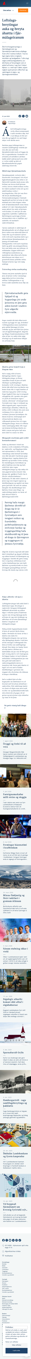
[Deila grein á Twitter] (23, 116)
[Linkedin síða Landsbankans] (13, 1240)
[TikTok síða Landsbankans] (20, 1240)
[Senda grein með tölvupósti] (26, 116)
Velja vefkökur (16, 1345)
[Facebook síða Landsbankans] (3, 1240)
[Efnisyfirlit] (27, 3)
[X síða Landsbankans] (6, 1240)
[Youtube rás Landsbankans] (10, 1240)
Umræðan (7, 10)
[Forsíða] (4, 3)
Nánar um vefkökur (12, 1342)
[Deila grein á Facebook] (20, 116)
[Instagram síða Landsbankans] (16, 1240)
